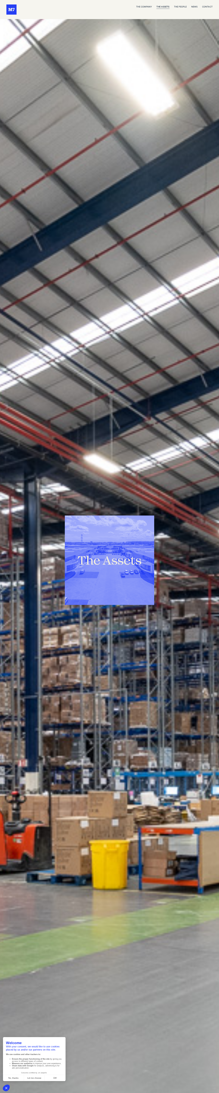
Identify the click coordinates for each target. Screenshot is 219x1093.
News (194, 6)
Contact (207, 6)
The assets (162, 6)
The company (144, 6)
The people (180, 6)
